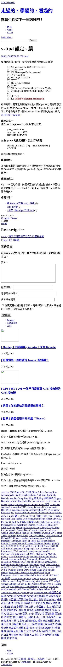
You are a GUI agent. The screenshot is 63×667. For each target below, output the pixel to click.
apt (30, 495)
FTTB (48, 525)
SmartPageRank (36, 572)
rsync (52, 567)
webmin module (24, 584)
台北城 (17, 603)
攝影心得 (39, 613)
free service (6, 525)
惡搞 (11, 613)
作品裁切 (31, 596)
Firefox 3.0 (6, 522)
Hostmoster (34, 538)
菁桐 (54, 631)
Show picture (30, 570)
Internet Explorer (9, 543)
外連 (13, 606)
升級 (59, 599)
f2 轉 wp (16, 516)
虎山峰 (4, 635)
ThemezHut (6, 664)
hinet (18, 538)
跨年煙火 (49, 635)
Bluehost (5, 501)
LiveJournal (6, 551)
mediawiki (23, 551)
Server (14, 218)
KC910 (20, 546)
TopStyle (44, 578)
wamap (4, 584)
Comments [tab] (12, 323)
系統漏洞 (47, 627)
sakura (13, 570)
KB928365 (11, 546)
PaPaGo (53, 556)
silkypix (51, 570)
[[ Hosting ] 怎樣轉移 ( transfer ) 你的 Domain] (10, 341)
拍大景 (18, 613)
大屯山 (47, 606)
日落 (58, 617)
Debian (56, 504)
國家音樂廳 (51, 603)
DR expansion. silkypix (17, 510)
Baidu (4, 498)
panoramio (44, 556)
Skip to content (8, 2)
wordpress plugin (9, 589)
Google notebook (35, 533)
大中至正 (38, 606)
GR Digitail (34, 535)
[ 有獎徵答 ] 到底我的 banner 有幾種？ (25, 360)
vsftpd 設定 (12, 207)
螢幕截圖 (13, 635)
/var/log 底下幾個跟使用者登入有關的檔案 (22, 236)
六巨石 (12, 599)
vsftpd (4, 223)
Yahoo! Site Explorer (11, 592)
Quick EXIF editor (20, 567)
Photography (33, 559)
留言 (4, 262)
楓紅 (34, 620)
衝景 (21, 635)
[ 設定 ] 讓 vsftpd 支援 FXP (20, 210)
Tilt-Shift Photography (21, 578)
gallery (54, 525)
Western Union (39, 584)
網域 (54, 627)
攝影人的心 (28, 613)
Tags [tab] (9, 325)
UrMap (18, 581)
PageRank (24, 556)
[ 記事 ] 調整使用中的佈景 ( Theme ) (23, 418)
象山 (31, 635)
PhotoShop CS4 (18, 562)
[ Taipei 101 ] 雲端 (10, 240)
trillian (4, 581)
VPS (51, 581)
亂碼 (3, 596)
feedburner (33, 518)
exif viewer (41, 512)
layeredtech (17, 548)
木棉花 (15, 620)
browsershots (16, 501)
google (14, 527)
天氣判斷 (56, 606)
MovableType (7, 554)
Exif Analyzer (21, 512)
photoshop (6, 562)
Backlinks (51, 495)
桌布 (21, 620)
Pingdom (5, 564)
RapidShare (34, 567)
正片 (8, 624)
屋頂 (26, 610)
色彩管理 (46, 631)
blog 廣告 (34, 498)
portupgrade (39, 564)
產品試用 (13, 627)
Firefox (49, 518)
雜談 (3, 638)
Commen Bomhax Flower (27, 504)
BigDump (18, 498)
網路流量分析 (11, 631)
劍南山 (52, 599)
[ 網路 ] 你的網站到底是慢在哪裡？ (22, 405)
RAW (43, 567)
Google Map (20, 533)
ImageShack (7, 540)
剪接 (46, 599)
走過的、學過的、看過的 (27, 10)
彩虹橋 (38, 610)
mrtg (17, 554)
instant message (48, 540)
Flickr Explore (46, 522)
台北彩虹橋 (39, 603)
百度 (26, 627)
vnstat (45, 581)
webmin (12, 584)
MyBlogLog (41, 554)
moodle (46, 551)
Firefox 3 (57, 518)
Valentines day (28, 581)
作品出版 (11, 596)
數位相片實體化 (17, 617)
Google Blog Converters (28, 530)
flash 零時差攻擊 (25, 522)
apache (25, 495)
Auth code (41, 495)
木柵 (8, 620)
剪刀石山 (33, 599)
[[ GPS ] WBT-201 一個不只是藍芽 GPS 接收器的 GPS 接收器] (10, 382)
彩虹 (31, 610)
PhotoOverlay (45, 559)
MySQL (52, 554)
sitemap (4, 572)
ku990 (27, 546)
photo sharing (19, 559)
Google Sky (48, 533)
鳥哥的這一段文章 (10, 115)
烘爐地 (41, 624)
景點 (3, 620)
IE (49, 538)
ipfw (3, 546)
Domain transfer (49, 507)
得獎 (54, 610)
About (10, 32)
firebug (41, 518)
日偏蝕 (29, 617)
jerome (25, 56)
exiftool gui (6, 516)
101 (24, 492)
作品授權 (21, 596)
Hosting (24, 538)
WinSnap (44, 586)
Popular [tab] (10, 320)
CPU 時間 (44, 504)
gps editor (23, 535)
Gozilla (11, 535)
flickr (36, 522)
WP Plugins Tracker (27, 589)
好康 (3, 610)
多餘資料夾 (22, 606)
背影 (28, 631)
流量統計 (16, 624)
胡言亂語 (36, 631)
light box (35, 548)
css (51, 504)
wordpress (53, 586)
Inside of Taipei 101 (31, 540)
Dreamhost (33, 510)
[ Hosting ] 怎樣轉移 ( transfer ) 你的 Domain (28, 347)
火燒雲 (33, 624)
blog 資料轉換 (46, 498)
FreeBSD (39, 525)
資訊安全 (39, 635)
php (28, 562)
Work (9, 29)
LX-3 (15, 551)
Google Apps (40, 527)
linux (52, 548)
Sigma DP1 (41, 570)
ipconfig (55, 543)
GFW (3, 527)
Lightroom (45, 548)
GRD (42, 535)
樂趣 (57, 620)
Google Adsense (26, 527)
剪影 (41, 599)
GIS (9, 527)
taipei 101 (47, 575)
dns (19, 507)
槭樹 (40, 620)
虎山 (59, 631)
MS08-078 (24, 554)
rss (48, 567)
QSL (8, 567)
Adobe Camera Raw (47, 492)
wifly (8, 586)
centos (11, 504)
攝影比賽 (49, 613)
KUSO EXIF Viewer (41, 546)
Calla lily (27, 501)
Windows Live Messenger (27, 586)
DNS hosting (27, 507)
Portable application (19, 564)
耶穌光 (22, 631)
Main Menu (6, 37)
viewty (39, 581)
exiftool (58, 512)
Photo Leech (7, 559)
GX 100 (11, 538)
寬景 (21, 610)
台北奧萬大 (27, 603)
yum (31, 592)
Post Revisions (52, 564)
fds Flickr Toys (8, 518)
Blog (26, 498)
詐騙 (26, 635)
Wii (13, 586)
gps (17, 535)
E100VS (43, 510)
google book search (49, 530)
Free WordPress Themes (23, 525)
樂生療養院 (49, 620)
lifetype (27, 548)
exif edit (32, 512)
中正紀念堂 (55, 592)
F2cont (31, 516)
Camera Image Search (42, 501)
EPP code (5, 512)
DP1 (3, 510)
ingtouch (17, 540)
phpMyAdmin (50, 562)
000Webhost (16, 492)
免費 (55, 596)
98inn (34, 492)
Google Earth (7, 533)
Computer (5, 218)
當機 (21, 627)
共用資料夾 (22, 599)
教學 (6, 617)
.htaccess (5, 492)
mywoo (4, 556)
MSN (32, 554)
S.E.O (7, 570)
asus (34, 495)
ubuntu (11, 581)
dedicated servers (9, 507)
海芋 (24, 624)
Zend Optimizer (41, 592)
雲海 (11, 638)
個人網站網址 (8, 299)
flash (14, 522)
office (16, 556)
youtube (25, 592)
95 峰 (29, 492)
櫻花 (3, 624)
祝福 (31, 627)
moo (31, 551)
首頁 (9, 27)
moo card (37, 551)
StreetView (31, 575)
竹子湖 (38, 627)
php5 (40, 562)
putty (3, 567)
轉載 (57, 635)
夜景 (31, 606)
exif (12, 512)
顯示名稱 (6, 287)
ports (31, 564)
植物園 (28, 620)
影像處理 (47, 610)
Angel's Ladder (14, 495)
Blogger (57, 498)
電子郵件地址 (9, 293)
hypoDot (44, 538)
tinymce (35, 578)
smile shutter (20, 575)
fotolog (57, 522)
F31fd (38, 516)
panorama (34, 556)
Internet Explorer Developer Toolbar (34, 543)
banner (10, 498)
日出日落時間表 (47, 617)
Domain (38, 507)
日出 (36, 617)
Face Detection (55, 516)
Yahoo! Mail (49, 589)
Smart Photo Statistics (19, 572)
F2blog (24, 516)
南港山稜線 (7, 603)
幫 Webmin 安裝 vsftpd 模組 (21, 203)
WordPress (26, 662)
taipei (39, 575)
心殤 (6, 613)
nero (11, 556)
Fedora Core (21, 518)
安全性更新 (12, 610)
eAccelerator (53, 510)
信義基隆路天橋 (44, 596)
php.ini (34, 562)
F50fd (44, 516)
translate (52, 578)
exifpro (50, 512)
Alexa (4, 495)
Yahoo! (40, 589)
